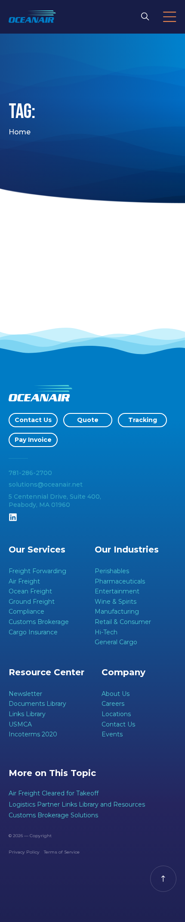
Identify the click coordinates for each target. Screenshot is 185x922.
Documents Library (37, 704)
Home (20, 132)
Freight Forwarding (37, 571)
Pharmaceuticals (120, 581)
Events (112, 734)
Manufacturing (117, 611)
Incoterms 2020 (33, 734)
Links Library (27, 714)
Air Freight (24, 581)
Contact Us (118, 724)
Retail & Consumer (123, 622)
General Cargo (116, 642)
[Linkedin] (13, 517)
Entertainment (117, 591)
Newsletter (25, 694)
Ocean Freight (30, 591)
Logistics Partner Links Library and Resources (77, 804)
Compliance (26, 611)
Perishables (112, 571)
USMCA (20, 724)
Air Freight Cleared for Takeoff (54, 793)
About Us (116, 694)
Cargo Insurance (33, 632)
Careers (113, 704)
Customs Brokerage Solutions (53, 815)
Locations (116, 714)
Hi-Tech (106, 632)
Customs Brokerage (39, 622)
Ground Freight (32, 601)
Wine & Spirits (115, 601)
